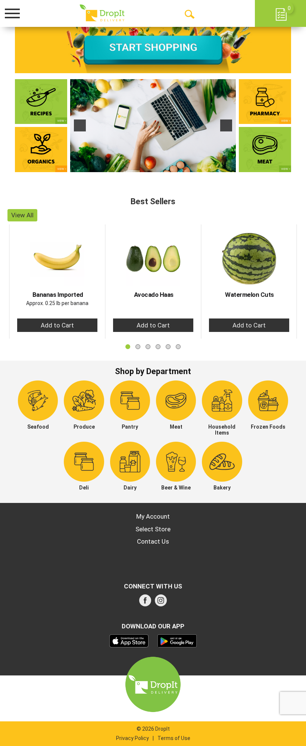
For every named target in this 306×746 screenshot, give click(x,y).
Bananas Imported (57, 294)
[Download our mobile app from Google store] (177, 640)
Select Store (153, 529)
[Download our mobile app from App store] (129, 640)
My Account (153, 516)
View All (22, 215)
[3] (160, 165)
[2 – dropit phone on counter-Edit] (153, 125)
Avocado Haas (154, 294)
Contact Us (153, 541)
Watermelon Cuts (249, 294)
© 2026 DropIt (153, 729)
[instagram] (161, 602)
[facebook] (145, 602)
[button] (80, 125)
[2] (153, 165)
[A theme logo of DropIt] (102, 13)
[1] (145, 165)
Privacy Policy (132, 738)
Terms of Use (173, 738)
